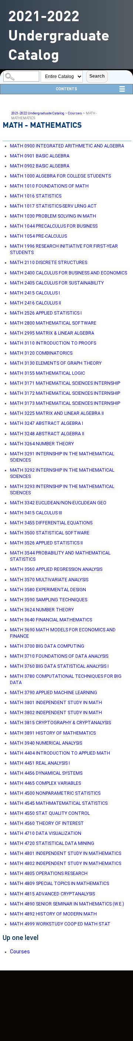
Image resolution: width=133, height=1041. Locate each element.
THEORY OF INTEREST (47, 823)
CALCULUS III (36, 512)
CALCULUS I (35, 293)
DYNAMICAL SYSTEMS (46, 773)
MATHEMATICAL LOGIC (47, 373)
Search (97, 76)
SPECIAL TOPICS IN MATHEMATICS (59, 883)
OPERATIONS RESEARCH (49, 873)
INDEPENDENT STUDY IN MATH (56, 702)
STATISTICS (35, 196)
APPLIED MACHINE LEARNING (53, 692)
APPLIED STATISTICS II (46, 543)
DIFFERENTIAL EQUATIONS (51, 523)
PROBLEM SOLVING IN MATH (53, 216)
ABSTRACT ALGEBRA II (47, 433)
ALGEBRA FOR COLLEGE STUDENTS (60, 176)
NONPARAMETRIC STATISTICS (55, 793)
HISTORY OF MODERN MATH (53, 914)
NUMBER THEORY (42, 443)
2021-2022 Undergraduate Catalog (37, 113)
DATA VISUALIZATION (45, 833)
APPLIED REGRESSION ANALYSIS (56, 569)
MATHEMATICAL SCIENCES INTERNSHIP (65, 383)
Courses (75, 113)
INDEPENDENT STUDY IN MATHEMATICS (65, 853)
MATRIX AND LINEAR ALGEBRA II (57, 413)
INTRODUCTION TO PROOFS (53, 343)
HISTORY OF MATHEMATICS (53, 733)
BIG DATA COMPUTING (47, 646)
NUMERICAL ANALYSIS (46, 743)
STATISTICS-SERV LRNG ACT (53, 206)
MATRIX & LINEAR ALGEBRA (52, 333)
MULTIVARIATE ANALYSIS (49, 579)
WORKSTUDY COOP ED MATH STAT (60, 924)
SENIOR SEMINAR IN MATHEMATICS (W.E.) (67, 904)
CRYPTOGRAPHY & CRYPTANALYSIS (60, 722)
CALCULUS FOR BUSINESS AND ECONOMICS (68, 273)
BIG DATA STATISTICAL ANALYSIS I (59, 666)
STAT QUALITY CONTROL (50, 813)
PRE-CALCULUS (38, 236)
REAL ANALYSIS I (40, 763)
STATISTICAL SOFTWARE (49, 533)
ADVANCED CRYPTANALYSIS (52, 894)
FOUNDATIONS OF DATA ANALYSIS (59, 656)
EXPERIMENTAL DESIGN (48, 589)
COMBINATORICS (41, 353)
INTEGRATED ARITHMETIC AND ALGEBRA (67, 146)
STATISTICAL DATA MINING (52, 843)
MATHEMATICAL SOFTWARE (53, 323)
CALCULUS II (35, 303)
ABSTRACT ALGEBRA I (46, 423)
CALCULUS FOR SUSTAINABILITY (57, 283)
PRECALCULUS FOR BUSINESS (54, 226)
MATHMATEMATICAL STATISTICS (59, 803)
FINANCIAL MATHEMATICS (51, 619)
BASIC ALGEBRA (39, 156)
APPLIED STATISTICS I (46, 313)
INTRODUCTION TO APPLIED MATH (60, 753)
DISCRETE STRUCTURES (48, 262)
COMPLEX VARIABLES (45, 783)
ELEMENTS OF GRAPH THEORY (56, 363)
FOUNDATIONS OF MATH (49, 186)
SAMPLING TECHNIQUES (48, 599)
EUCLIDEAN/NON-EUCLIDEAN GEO (58, 502)
